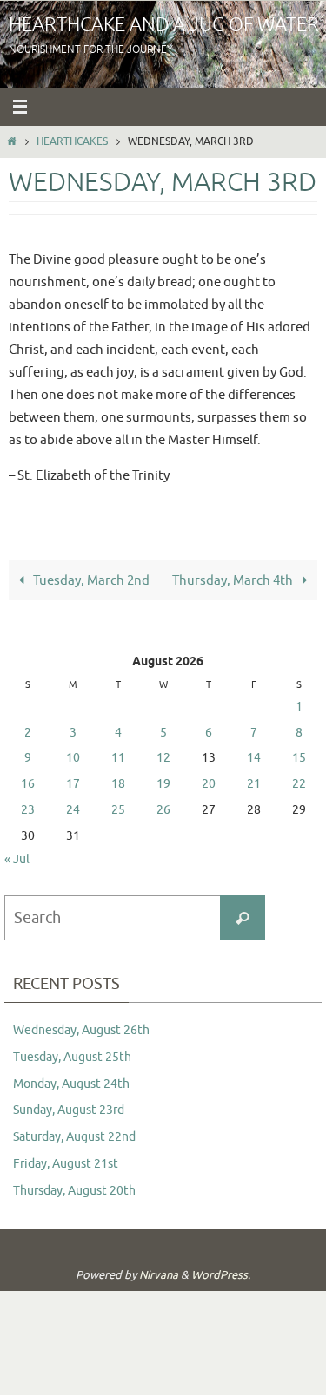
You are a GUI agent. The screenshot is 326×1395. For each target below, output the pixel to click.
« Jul (17, 859)
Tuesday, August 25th (72, 1057)
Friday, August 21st (65, 1163)
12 (163, 757)
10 (73, 757)
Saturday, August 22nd (74, 1137)
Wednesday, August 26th (81, 1030)
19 (163, 783)
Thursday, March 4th (234, 580)
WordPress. (220, 1274)
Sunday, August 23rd (68, 1110)
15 (299, 757)
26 (163, 809)
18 (118, 783)
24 (73, 809)
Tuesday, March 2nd (90, 580)
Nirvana (158, 1274)
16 (28, 783)
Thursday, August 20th (74, 1190)
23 (28, 809)
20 (209, 783)
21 (254, 783)
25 (118, 809)
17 (73, 783)
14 (254, 757)
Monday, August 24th (71, 1084)
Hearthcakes (72, 141)
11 (118, 757)
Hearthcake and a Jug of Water (164, 25)
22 (299, 783)
